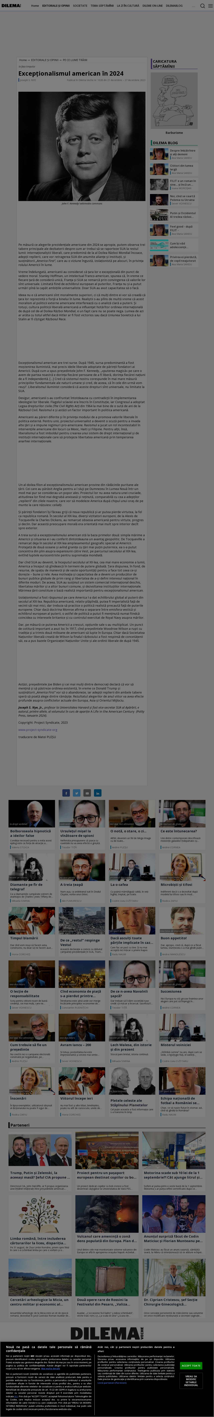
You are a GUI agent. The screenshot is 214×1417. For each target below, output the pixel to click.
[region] (107, 1379)
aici (16, 1396)
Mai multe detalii (50, 1368)
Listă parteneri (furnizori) (112, 1382)
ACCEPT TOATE (191, 1365)
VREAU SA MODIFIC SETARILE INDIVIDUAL (191, 1381)
